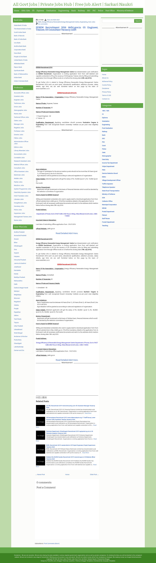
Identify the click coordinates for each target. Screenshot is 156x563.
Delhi (39, 22)
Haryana (16, 256)
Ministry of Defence (125, 11)
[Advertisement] (122, 46)
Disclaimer (105, 88)
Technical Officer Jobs (21, 117)
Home (16, 11)
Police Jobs (18, 210)
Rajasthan (17, 312)
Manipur (16, 291)
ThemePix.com (51, 561)
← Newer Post (40, 474)
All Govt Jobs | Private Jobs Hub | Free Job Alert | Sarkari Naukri (72, 4)
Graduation (51, 11)
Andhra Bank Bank (20, 46)
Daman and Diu (19, 350)
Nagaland (17, 301)
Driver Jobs (18, 107)
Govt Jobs (91, 22)
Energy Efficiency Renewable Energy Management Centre (60, 22)
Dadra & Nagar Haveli (21, 288)
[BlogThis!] (39, 397)
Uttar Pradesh (18, 326)
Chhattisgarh (18, 246)
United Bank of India (20, 60)
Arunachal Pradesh (20, 235)
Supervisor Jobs (19, 213)
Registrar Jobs (19, 128)
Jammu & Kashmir (20, 263)
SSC (88, 11)
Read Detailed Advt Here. (67, 233)
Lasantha (71, 561)
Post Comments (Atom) (51, 543)
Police (100, 11)
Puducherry (17, 340)
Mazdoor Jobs (19, 185)
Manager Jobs (19, 124)
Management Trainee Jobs (23, 217)
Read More (88, 413)
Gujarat (16, 253)
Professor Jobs (19, 131)
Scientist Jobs (19, 96)
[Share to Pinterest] (46, 397)
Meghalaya (17, 295)
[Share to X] (41, 397)
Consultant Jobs (19, 168)
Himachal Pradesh (20, 260)
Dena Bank (17, 53)
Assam (16, 239)
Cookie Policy (106, 85)
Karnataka (17, 270)
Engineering (63, 11)
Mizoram (17, 298)
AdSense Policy (107, 81)
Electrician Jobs (19, 175)
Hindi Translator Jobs (21, 196)
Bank (73, 11)
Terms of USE (106, 95)
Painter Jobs (18, 182)
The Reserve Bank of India (22, 29)
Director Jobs (18, 134)
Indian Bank (18, 77)
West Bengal (18, 333)
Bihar (15, 242)
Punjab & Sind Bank (20, 56)
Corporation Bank (20, 50)
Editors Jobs (18, 147)
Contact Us (105, 99)
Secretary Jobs (19, 206)
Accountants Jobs (20, 154)
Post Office (110, 11)
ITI (33, 11)
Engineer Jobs (19, 100)
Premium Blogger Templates (84, 561)
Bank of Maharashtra (21, 74)
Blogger (107, 559)
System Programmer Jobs (22, 189)
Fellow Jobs (18, 138)
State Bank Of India (20, 25)
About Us (105, 78)
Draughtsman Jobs (20, 203)
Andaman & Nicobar (20, 336)
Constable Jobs (19, 157)
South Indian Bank (20, 32)
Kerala (16, 274)
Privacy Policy (106, 92)
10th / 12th (25, 11)
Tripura (16, 322)
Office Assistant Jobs (21, 171)
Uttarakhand (18, 329)
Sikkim (16, 315)
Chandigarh (18, 343)
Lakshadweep (18, 347)
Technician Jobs (19, 103)
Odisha (16, 305)
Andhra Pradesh (19, 232)
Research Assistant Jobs (22, 161)
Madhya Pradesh (19, 277)
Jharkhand (17, 267)
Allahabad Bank (19, 63)
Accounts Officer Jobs (21, 93)
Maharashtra (18, 281)
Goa (15, 249)
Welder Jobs (18, 178)
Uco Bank (17, 43)
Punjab (16, 308)
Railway (81, 11)
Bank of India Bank (20, 39)
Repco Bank (18, 67)
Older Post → (94, 474)
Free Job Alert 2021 (53, 20)
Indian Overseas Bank (21, 81)
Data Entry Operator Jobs (22, 192)
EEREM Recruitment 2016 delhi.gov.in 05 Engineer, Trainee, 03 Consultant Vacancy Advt (67, 28)
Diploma (40, 11)
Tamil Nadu (17, 319)
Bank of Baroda (19, 36)
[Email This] (37, 397)
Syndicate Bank (19, 70)
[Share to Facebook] (43, 397)
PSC (94, 11)
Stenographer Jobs (20, 110)
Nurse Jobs (18, 114)
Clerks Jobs (18, 120)
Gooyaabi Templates (109, 561)
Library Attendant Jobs (21, 150)
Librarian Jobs (19, 199)
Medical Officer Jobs (21, 164)
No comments (43, 24)
